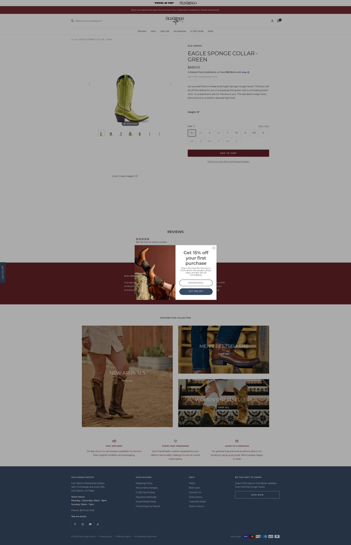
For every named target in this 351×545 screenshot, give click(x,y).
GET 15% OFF (196, 291)
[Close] (213, 248)
